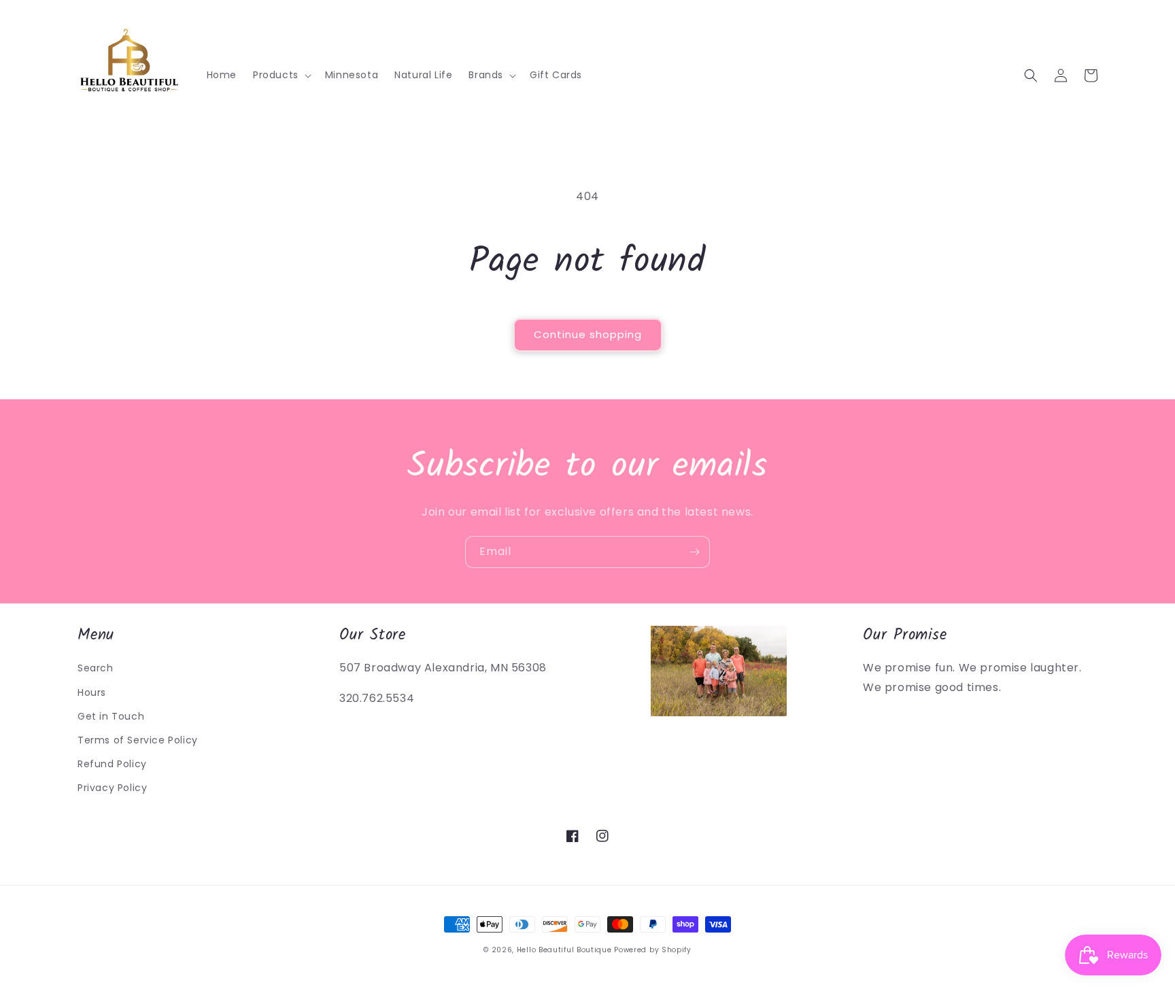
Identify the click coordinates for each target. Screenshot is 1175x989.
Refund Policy (112, 764)
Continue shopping (588, 334)
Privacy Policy (112, 787)
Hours (92, 692)
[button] (281, 75)
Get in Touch (111, 716)
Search (96, 668)
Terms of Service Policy (138, 740)
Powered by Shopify (653, 950)
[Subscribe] (694, 552)
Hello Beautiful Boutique (564, 950)
